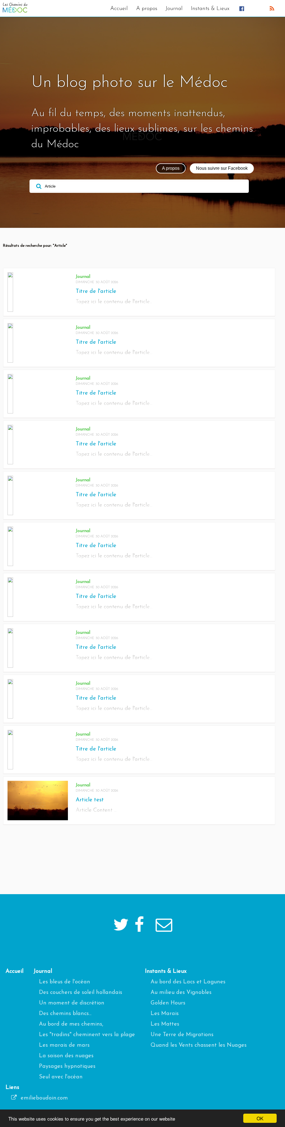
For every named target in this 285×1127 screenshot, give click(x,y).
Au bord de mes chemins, (71, 1024)
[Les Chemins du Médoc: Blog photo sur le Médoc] (15, 11)
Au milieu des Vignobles (181, 992)
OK (260, 1118)
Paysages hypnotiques (67, 1066)
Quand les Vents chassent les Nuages (199, 1045)
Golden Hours (168, 1003)
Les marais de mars (64, 1045)
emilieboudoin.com (43, 1098)
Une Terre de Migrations (182, 1035)
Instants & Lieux (210, 8)
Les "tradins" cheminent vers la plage (87, 1035)
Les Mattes (165, 1024)
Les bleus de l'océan (64, 982)
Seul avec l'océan (61, 1077)
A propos (146, 8)
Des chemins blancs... (65, 1013)
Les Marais (165, 1013)
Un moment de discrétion (71, 1003)
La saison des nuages (66, 1056)
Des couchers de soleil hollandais (80, 992)
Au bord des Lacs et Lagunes (188, 982)
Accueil (119, 8)
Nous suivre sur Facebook (222, 168)
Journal (174, 8)
